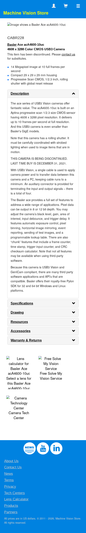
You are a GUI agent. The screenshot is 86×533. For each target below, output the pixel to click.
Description (20, 93)
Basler (12, 44)
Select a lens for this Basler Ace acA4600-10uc (18, 383)
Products (11, 506)
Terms (9, 480)
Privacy (10, 487)
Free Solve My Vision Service (51, 376)
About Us (11, 461)
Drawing (17, 312)
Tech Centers (14, 493)
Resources (19, 322)
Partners (11, 512)
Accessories (20, 331)
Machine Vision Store (25, 13)
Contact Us (13, 467)
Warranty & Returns (26, 340)
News (8, 474)
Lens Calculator (16, 499)
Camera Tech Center (19, 415)
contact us (68, 54)
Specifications (22, 303)
